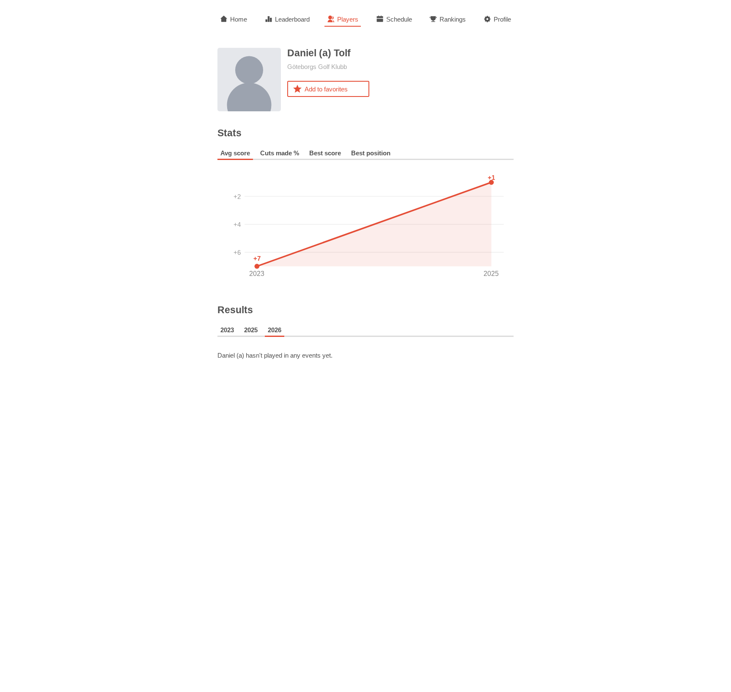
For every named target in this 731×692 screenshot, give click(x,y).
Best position (370, 153)
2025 (251, 330)
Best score (325, 153)
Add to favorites (326, 89)
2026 (274, 330)
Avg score (235, 153)
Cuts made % (279, 153)
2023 (227, 330)
